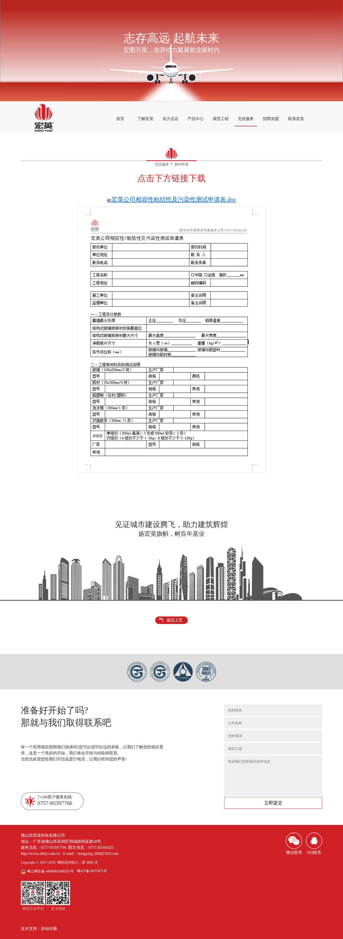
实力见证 (170, 119)
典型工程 (221, 119)
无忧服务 (246, 119)
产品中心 (196, 119)
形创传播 (49, 928)
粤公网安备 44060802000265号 (50, 871)
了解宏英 (145, 119)
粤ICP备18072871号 (92, 871)
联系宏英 (296, 119)
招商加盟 (271, 119)
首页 (120, 119)
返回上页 (174, 620)
